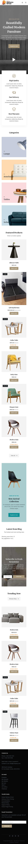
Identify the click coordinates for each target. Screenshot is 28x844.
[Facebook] (9, 835)
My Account (5, 779)
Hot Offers (4, 787)
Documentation (6, 801)
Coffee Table (14, 340)
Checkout (4, 789)
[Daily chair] (14, 361)
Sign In (3, 785)
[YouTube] (18, 835)
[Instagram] (15, 835)
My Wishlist (5, 781)
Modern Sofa (14, 630)
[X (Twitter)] (12, 835)
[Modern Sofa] (14, 617)
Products (4, 777)
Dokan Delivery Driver (8, 797)
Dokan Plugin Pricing (7, 806)
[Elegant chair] (14, 394)
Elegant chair (14, 407)
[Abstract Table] (14, 249)
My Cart (4, 783)
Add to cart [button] (14, 268)
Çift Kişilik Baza (14, 307)
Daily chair (14, 374)
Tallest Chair (14, 733)
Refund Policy (5, 803)
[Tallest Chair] (14, 720)
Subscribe (18, 576)
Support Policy (6, 805)
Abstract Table (14, 263)
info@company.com (15, 763)
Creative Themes (14, 842)
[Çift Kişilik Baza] (14, 288)
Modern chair (14, 439)
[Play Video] (14, 59)
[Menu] (25, 2)
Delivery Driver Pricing (8, 799)
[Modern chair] (14, 426)
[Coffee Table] (14, 327)
